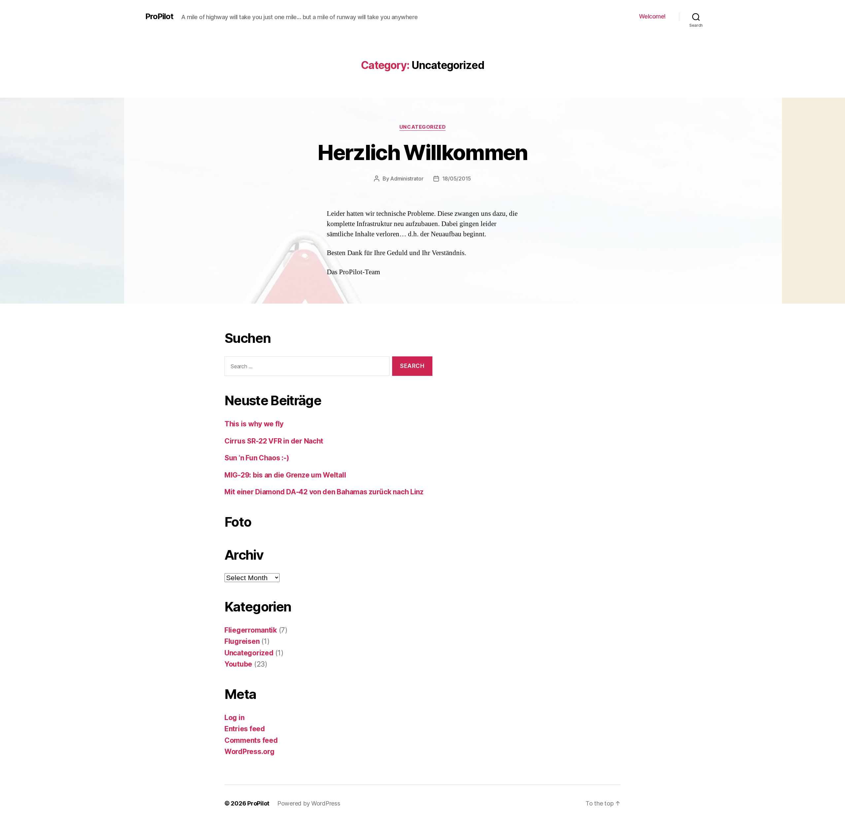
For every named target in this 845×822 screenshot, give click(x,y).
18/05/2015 (456, 178)
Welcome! (652, 16)
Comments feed (251, 740)
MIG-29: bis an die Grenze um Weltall (285, 475)
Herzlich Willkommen (422, 152)
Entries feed (244, 729)
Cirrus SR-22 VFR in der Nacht (273, 441)
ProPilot (159, 16)
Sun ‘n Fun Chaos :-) (256, 458)
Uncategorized (422, 127)
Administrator (406, 178)
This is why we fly (254, 424)
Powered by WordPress (308, 803)
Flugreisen (241, 641)
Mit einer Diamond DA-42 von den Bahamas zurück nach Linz (323, 492)
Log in (234, 717)
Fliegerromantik (250, 630)
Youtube (238, 664)
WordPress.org (249, 751)
